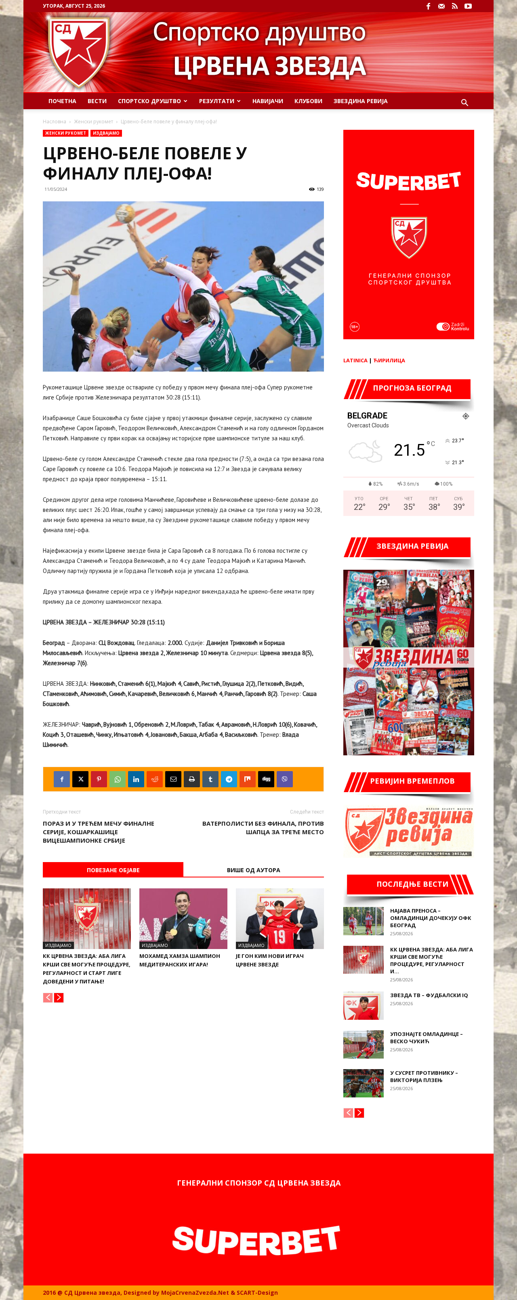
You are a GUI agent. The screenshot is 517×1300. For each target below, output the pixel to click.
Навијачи (267, 101)
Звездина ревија (361, 101)
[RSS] (455, 6)
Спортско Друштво (149, 101)
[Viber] (285, 779)
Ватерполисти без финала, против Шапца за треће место (263, 827)
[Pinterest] (99, 779)
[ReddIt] (155, 779)
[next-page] (59, 998)
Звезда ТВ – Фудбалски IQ (429, 995)
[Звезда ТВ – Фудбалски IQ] (363, 1005)
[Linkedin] (136, 779)
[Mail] (441, 6)
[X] (80, 779)
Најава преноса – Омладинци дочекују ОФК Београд (430, 918)
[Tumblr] (210, 779)
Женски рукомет (93, 121)
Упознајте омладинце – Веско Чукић (426, 1037)
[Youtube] (468, 6)
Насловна (54, 121)
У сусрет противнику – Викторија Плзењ (424, 1076)
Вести (97, 101)
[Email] (173, 779)
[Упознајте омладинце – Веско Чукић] (363, 1044)
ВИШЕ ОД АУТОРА (253, 870)
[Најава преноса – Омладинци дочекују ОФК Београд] (363, 921)
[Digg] (266, 779)
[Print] (192, 779)
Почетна (62, 101)
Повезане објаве (113, 870)
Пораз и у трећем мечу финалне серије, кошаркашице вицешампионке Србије (98, 831)
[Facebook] (428, 6)
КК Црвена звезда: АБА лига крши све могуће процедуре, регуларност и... (431, 960)
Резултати (216, 101)
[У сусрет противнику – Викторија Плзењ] (363, 1083)
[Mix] (248, 779)
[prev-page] (48, 998)
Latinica (355, 360)
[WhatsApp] (117, 779)
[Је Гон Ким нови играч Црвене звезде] (280, 918)
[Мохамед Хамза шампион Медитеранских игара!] (183, 918)
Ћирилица (389, 360)
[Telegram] (229, 779)
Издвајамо (106, 133)
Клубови (308, 101)
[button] (464, 104)
